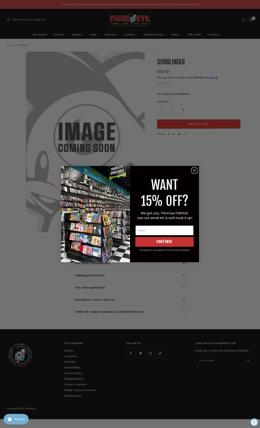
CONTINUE (164, 241)
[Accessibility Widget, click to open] (254, 422)
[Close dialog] (194, 170)
